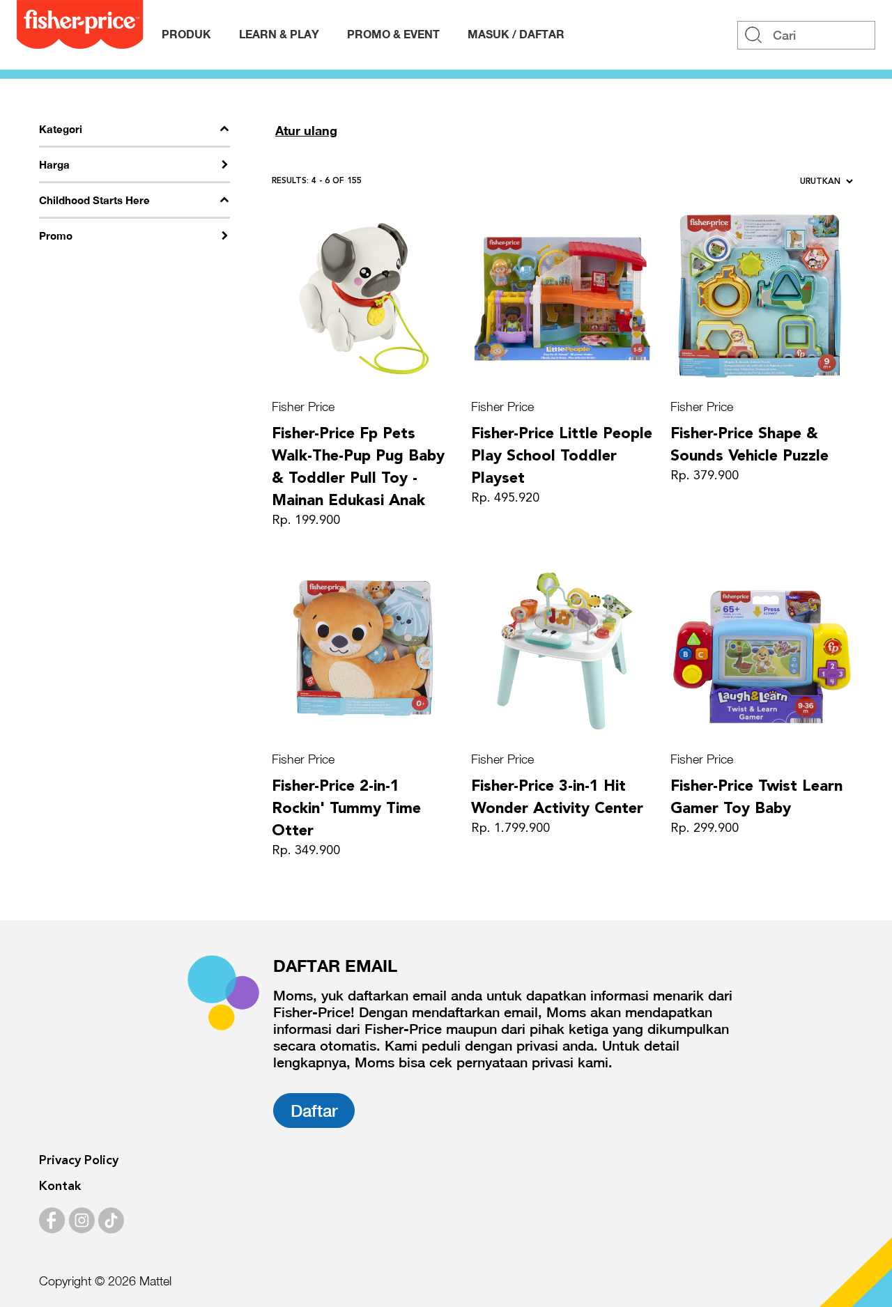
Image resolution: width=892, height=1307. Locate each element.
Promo (55, 235)
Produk (186, 33)
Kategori (60, 129)
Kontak (60, 1186)
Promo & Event (393, 33)
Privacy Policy (78, 1160)
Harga (54, 164)
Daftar (314, 1110)
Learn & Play (279, 33)
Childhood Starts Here (94, 200)
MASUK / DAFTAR (516, 33)
